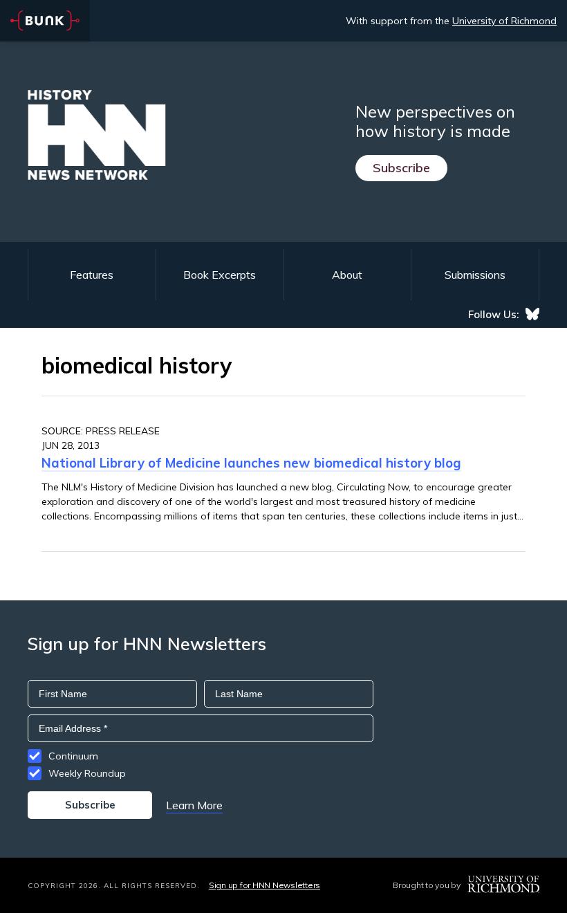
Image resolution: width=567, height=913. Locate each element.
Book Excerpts (219, 275)
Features (91, 275)
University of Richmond (504, 21)
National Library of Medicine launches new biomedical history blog (251, 462)
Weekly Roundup (87, 773)
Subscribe (401, 168)
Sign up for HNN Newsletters (264, 885)
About (347, 275)
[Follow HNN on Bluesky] (532, 314)
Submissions (475, 275)
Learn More (194, 805)
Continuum (73, 756)
